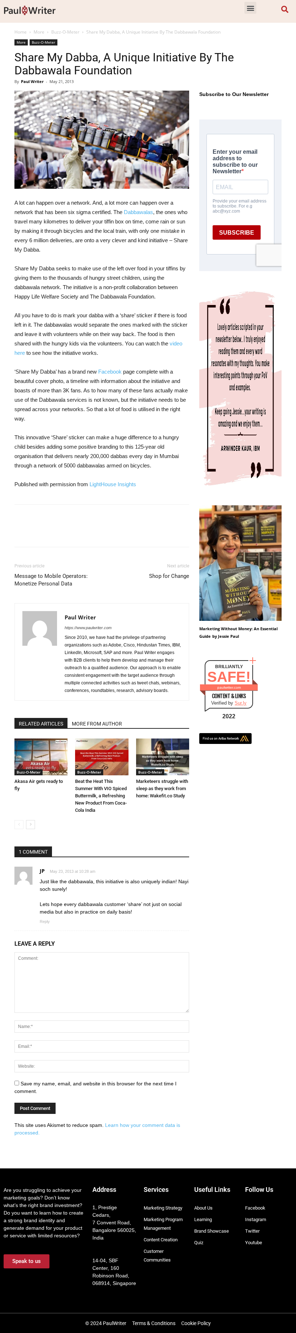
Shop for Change (169, 576)
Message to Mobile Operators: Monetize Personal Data (51, 580)
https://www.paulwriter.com (88, 628)
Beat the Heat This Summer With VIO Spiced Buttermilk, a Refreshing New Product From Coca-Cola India (101, 796)
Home (20, 32)
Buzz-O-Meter (65, 32)
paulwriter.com (229, 687)
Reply (45, 921)
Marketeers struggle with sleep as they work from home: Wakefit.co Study (162, 788)
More (39, 32)
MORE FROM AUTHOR (97, 724)
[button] (250, 8)
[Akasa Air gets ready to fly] (41, 757)
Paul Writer (32, 81)
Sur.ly (241, 703)
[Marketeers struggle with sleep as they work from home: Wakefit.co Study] (162, 757)
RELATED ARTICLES (41, 724)
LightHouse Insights (113, 484)
